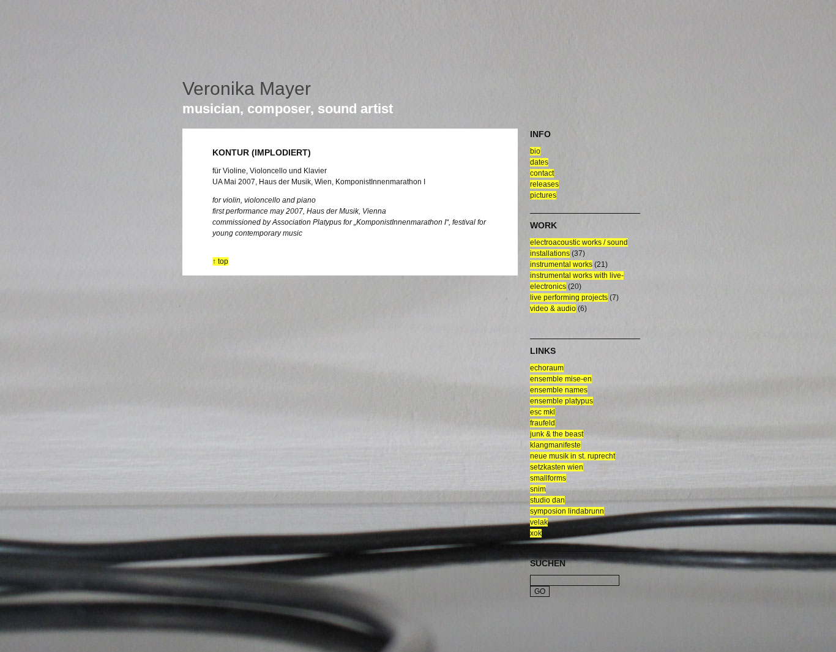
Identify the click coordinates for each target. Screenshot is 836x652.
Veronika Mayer (246, 88)
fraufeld (542, 423)
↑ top (220, 261)
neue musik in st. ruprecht (572, 456)
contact (542, 173)
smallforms (548, 478)
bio (535, 151)
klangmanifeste (555, 445)
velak (539, 522)
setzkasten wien (556, 467)
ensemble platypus (561, 401)
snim (538, 489)
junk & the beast (556, 434)
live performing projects (569, 297)
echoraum (547, 368)
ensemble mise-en (561, 379)
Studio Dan (547, 500)
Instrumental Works (561, 264)
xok (536, 533)
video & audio (553, 308)
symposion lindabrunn (567, 511)
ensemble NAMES (559, 390)
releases (544, 184)
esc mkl (542, 412)
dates (539, 162)
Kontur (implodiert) (261, 152)
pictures (543, 195)
